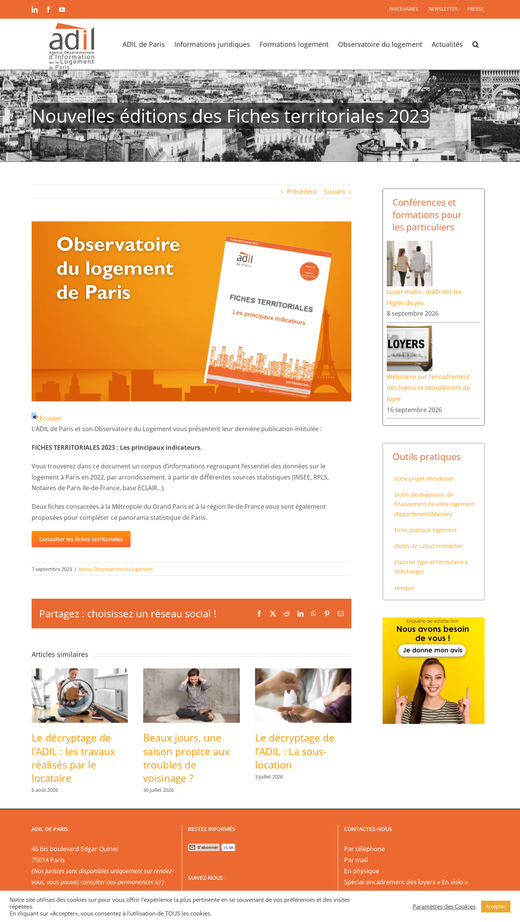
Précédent (302, 191)
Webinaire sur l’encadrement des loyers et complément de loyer (428, 387)
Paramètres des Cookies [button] (444, 906)
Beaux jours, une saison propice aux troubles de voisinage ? (186, 758)
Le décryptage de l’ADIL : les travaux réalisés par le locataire (73, 758)
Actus (84, 569)
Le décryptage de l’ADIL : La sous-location (295, 751)
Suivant (334, 191)
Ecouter (51, 418)
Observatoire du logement (123, 569)
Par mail (356, 860)
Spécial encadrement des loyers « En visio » (406, 882)
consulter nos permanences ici (121, 882)
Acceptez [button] (496, 906)
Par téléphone (364, 849)
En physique (361, 871)
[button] (475, 43)
